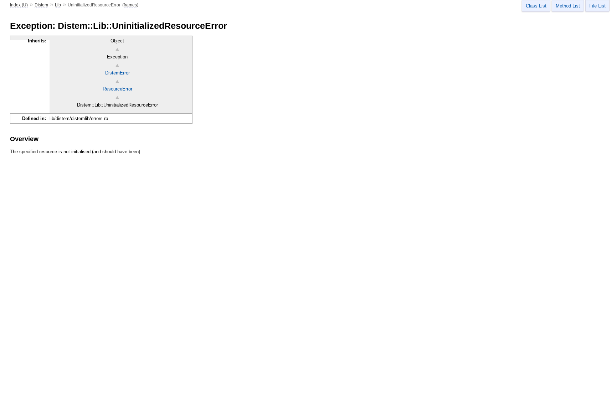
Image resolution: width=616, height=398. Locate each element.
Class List (536, 6)
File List (597, 6)
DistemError (117, 73)
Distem (41, 4)
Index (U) (19, 4)
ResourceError (117, 89)
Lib (58, 4)
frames (130, 4)
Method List (568, 6)
